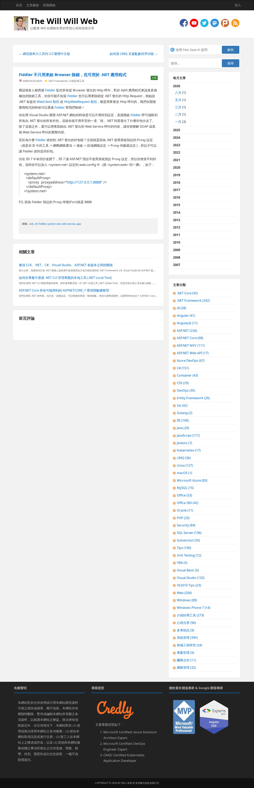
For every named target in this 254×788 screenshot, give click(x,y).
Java (183, 428)
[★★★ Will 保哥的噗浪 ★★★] (225, 22)
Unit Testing (189, 555)
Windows (187, 600)
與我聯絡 (49, 5)
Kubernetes (189, 450)
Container (187, 375)
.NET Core (187, 293)
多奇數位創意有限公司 (147, 783)
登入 (238, 5)
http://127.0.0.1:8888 (84, 182)
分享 (154, 77)
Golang (184, 413)
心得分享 (186, 623)
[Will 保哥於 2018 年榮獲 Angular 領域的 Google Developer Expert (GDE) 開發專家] (214, 716)
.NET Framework (58, 81)
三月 (178, 107)
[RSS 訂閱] (235, 22)
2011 (176, 235)
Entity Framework (193, 398)
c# (36, 224)
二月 (178, 114)
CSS (183, 383)
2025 (176, 130)
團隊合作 (186, 660)
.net (31, 224)
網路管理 (186, 667)
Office (184, 495)
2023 (176, 145)
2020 (176, 167)
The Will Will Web (64, 20)
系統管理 (187, 637)
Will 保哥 (126, 783)
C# (183, 368)
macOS (184, 473)
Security (186, 525)
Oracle (185, 510)
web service (68, 224)
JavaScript (188, 435)
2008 (176, 257)
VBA (182, 562)
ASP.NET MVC (191, 345)
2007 (176, 265)
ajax (78, 224)
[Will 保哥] (194, 22)
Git (182, 405)
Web (184, 593)
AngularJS (187, 323)
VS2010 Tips (189, 585)
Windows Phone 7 (193, 607)
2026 (179, 104)
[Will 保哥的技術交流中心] (184, 22)
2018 (176, 182)
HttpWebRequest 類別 (80, 101)
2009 (176, 250)
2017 (176, 190)
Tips (184, 548)
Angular (186, 315)
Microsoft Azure (192, 480)
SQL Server (189, 533)
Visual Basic (188, 570)
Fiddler (50, 90)
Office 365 (187, 503)
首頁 (19, 5)
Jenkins (184, 443)
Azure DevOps (191, 360)
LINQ (184, 458)
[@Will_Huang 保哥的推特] (205, 22)
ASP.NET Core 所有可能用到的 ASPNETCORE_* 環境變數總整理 (64, 290)
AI (181, 308)
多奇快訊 (185, 630)
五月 (178, 100)
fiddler (42, 224)
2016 (176, 197)
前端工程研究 (189, 645)
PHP (183, 518)
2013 (176, 220)
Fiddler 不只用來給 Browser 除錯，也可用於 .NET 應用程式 (72, 74)
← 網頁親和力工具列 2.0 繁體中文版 (44, 54)
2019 (176, 175)
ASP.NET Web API (193, 353)
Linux (185, 465)
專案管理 (185, 652)
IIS (183, 420)
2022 (176, 152)
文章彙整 (32, 5)
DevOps (186, 390)
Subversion (188, 540)
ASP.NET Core (190, 338)
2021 (176, 160)
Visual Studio (190, 578)
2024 (176, 137)
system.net (53, 224)
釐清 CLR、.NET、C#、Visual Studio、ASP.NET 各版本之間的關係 (66, 265)
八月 (178, 92)
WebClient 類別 (48, 101)
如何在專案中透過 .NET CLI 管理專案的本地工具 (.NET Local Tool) (65, 277)
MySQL (185, 488)
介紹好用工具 (76, 81)
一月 (178, 122)
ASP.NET (187, 330)
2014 (176, 212)
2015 (176, 205)
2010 (176, 242)
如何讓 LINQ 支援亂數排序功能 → (134, 54)
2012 (176, 227)
